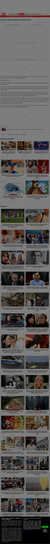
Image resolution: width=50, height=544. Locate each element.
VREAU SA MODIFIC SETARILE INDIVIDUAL (45, 530)
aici (8, 536)
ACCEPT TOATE (45, 526)
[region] (25, 530)
